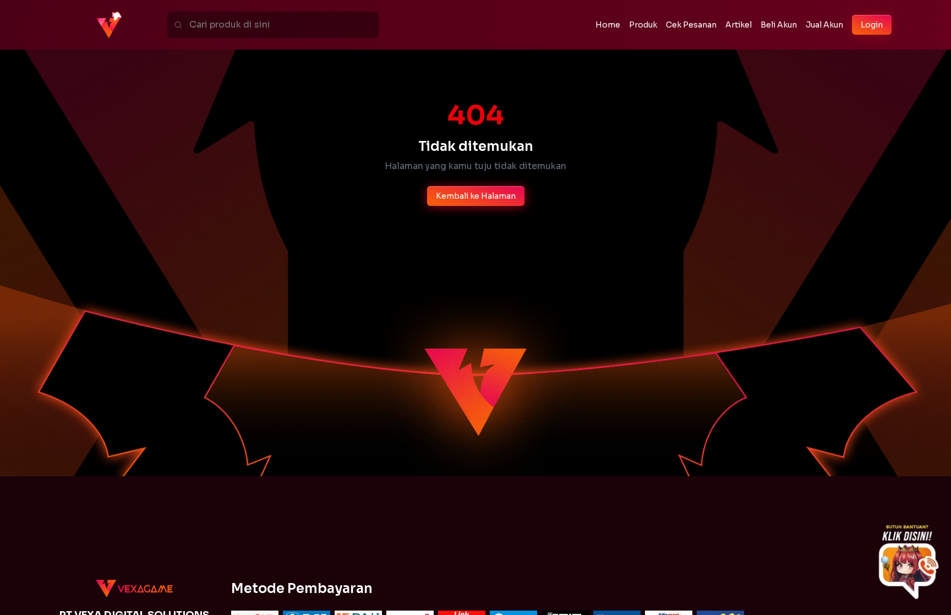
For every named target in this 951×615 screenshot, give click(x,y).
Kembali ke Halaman (476, 196)
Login (872, 25)
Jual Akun (824, 25)
